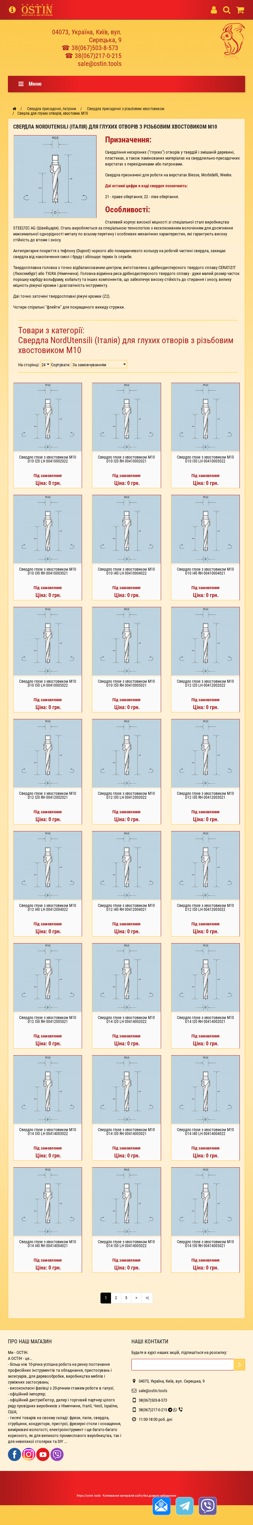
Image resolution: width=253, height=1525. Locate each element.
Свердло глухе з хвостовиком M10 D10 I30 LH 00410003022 (205, 459)
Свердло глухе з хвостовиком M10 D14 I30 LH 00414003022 (47, 1132)
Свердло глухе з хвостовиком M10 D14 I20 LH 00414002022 (126, 1020)
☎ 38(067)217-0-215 (93, 56)
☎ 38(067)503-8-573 (90, 48)
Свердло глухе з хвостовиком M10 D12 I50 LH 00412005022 (205, 908)
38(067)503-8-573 (153, 1400)
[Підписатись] (239, 1364)
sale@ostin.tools (100, 64)
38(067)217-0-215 (153, 1409)
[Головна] (14, 109)
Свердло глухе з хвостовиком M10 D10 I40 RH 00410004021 (205, 571)
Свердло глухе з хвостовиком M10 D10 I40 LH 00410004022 (126, 571)
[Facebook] (15, 1453)
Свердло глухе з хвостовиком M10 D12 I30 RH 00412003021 (205, 795)
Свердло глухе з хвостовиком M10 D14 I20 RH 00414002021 (205, 1020)
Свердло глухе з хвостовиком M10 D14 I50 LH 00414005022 (126, 1244)
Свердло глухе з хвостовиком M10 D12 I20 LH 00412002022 (205, 683)
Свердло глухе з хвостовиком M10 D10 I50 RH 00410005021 (126, 683)
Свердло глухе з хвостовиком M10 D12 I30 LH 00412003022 (126, 795)
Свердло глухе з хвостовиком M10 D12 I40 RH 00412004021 (126, 908)
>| (147, 1297)
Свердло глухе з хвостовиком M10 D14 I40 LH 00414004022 (205, 1132)
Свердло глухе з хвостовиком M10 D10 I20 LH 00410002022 (47, 459)
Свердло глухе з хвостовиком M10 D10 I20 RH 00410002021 (126, 459)
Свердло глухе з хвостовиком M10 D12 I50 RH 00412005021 (47, 1020)
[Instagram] (29, 1453)
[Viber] (57, 1453)
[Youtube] (43, 1453)
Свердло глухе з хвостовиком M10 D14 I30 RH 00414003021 (126, 1132)
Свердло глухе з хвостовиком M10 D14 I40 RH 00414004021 (47, 1244)
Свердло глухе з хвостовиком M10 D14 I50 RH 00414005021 (205, 1244)
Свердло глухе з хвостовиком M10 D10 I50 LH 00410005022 (47, 683)
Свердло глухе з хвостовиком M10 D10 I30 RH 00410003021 (47, 571)
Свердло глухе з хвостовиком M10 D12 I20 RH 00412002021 (47, 795)
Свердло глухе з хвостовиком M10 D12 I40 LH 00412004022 (47, 908)
